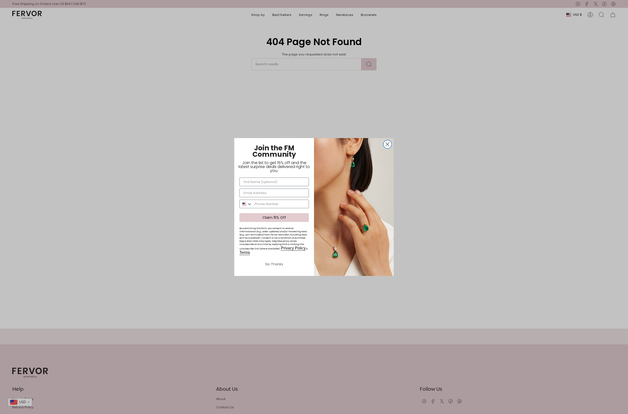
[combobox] (246, 204)
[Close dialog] (387, 144)
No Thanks (274, 264)
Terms (244, 252)
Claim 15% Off (274, 217)
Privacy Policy (293, 248)
